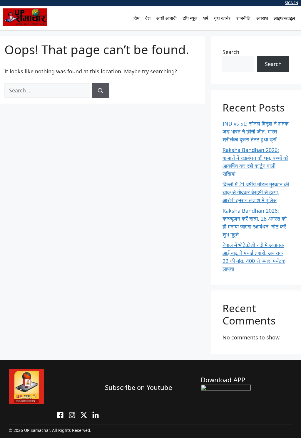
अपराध (262, 18)
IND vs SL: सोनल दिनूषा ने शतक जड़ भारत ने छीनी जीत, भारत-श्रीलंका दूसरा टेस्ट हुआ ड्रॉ (255, 131)
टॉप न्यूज (190, 18)
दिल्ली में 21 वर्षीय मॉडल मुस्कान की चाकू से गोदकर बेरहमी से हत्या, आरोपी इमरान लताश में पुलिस (256, 192)
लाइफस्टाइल (284, 18)
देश (147, 18)
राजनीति (243, 18)
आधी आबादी (166, 18)
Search (231, 51)
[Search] (100, 90)
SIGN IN (291, 2)
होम (136, 18)
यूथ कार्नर (222, 18)
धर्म (205, 18)
